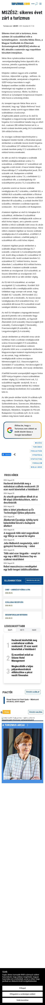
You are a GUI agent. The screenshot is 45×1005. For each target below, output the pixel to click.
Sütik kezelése (22, 1000)
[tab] (10, 630)
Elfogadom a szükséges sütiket (22, 994)
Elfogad (22, 988)
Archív (15, 26)
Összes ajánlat (33, 692)
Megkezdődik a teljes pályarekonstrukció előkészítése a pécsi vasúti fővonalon (22, 671)
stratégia (37, 455)
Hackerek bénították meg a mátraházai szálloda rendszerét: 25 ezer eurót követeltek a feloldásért (24, 645)
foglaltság (36, 451)
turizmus (37, 447)
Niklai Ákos (36, 467)
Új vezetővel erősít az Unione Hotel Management (22, 657)
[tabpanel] (22, 658)
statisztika (36, 459)
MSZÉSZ (38, 443)
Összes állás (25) (33, 580)
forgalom (37, 463)
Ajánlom (8, 454)
